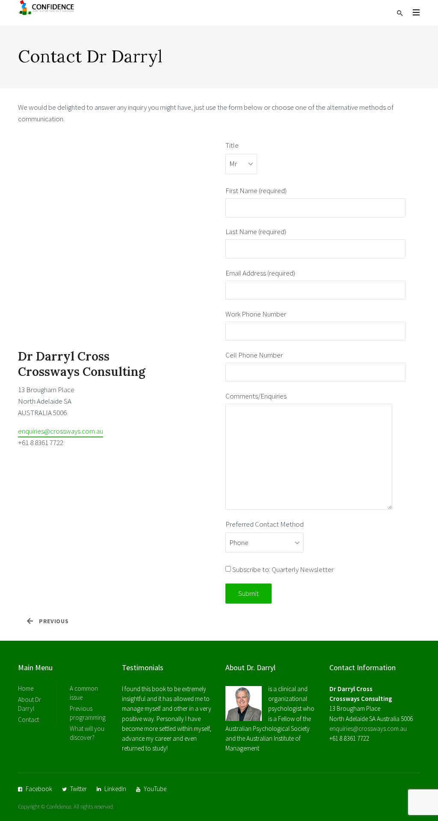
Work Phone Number (255, 314)
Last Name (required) (255, 231)
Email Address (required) (260, 273)
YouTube (155, 789)
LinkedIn (115, 789)
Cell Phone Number (254, 355)
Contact (28, 719)
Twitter (78, 789)
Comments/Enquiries (256, 396)
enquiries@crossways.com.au (60, 431)
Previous (54, 621)
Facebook (39, 789)
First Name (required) (256, 190)
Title (232, 145)
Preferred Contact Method (264, 524)
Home (25, 688)
